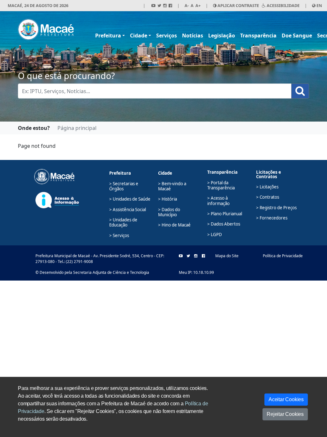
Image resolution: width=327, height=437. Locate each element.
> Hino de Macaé (174, 225)
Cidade (138, 35)
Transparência (258, 35)
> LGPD (214, 234)
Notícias (192, 35)
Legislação (221, 35)
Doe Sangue (297, 35)
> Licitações (267, 187)
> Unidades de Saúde (129, 199)
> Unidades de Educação (123, 222)
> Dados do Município (169, 212)
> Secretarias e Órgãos (123, 186)
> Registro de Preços (276, 208)
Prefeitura (108, 35)
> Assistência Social (127, 209)
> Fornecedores (271, 218)
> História (167, 199)
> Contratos (267, 197)
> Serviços (119, 235)
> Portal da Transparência (221, 185)
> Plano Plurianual (224, 214)
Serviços (166, 35)
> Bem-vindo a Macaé (172, 186)
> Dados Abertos (223, 224)
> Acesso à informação (218, 200)
